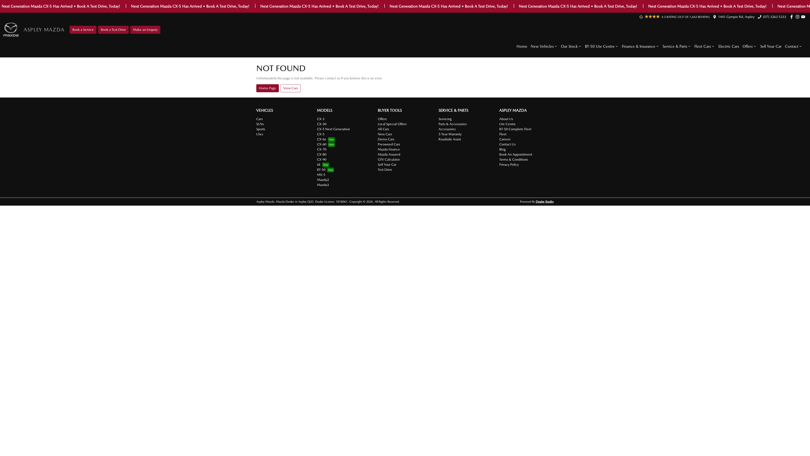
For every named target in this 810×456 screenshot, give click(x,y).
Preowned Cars (389, 144)
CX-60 (321, 144)
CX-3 (320, 119)
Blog (502, 149)
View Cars (290, 88)
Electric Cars (728, 46)
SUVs (260, 124)
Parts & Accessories (453, 124)
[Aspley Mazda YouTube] (804, 17)
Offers (747, 46)
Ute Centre (507, 124)
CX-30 (321, 124)
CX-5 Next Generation (333, 129)
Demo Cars (386, 139)
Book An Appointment (515, 154)
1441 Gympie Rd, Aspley (736, 17)
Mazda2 (323, 180)
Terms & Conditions (513, 159)
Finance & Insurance (638, 46)
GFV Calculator (389, 159)
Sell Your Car (771, 46)
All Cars (383, 129)
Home (522, 46)
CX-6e (321, 139)
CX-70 (321, 149)
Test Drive (385, 170)
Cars (259, 119)
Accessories (447, 129)
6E (319, 165)
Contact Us (507, 144)
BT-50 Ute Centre (600, 46)
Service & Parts (675, 46)
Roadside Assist (450, 139)
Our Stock (569, 46)
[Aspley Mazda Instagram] (798, 17)
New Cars (385, 134)
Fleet (502, 134)
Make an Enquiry (145, 30)
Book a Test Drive (113, 30)
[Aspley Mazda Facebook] (792, 17)
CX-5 (320, 134)
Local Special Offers (392, 124)
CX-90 (321, 159)
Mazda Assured (389, 154)
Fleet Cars (702, 46)
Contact (791, 46)
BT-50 (321, 170)
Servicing (445, 119)
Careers (504, 139)
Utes (259, 134)
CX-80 (321, 154)
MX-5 (321, 175)
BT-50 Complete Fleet (515, 129)
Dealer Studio (545, 201)
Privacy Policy (509, 165)
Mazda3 (323, 185)
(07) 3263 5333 (774, 17)
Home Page (267, 88)
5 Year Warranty (450, 134)
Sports (260, 129)
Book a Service (83, 30)
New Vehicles (542, 46)
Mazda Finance (389, 149)
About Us (506, 119)
